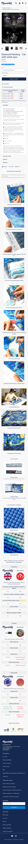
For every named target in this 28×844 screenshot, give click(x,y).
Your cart (5, 818)
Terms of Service (7, 763)
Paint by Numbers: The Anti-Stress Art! (12, 790)
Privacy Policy (6, 766)
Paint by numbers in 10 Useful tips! (11, 793)
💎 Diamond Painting (6, 8)
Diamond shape (5, 72)
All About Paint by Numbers (9, 786)
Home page (5, 814)
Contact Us (5, 776)
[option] (7, 48)
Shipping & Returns (7, 759)
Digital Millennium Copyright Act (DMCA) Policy (14, 773)
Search (4, 821)
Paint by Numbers (7, 824)
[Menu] (25, 3)
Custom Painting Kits (8, 831)
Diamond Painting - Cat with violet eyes (10, 9)
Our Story (5, 756)
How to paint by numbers (9, 783)
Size (2, 67)
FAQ (4, 769)
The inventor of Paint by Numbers (11, 796)
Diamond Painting (7, 828)
